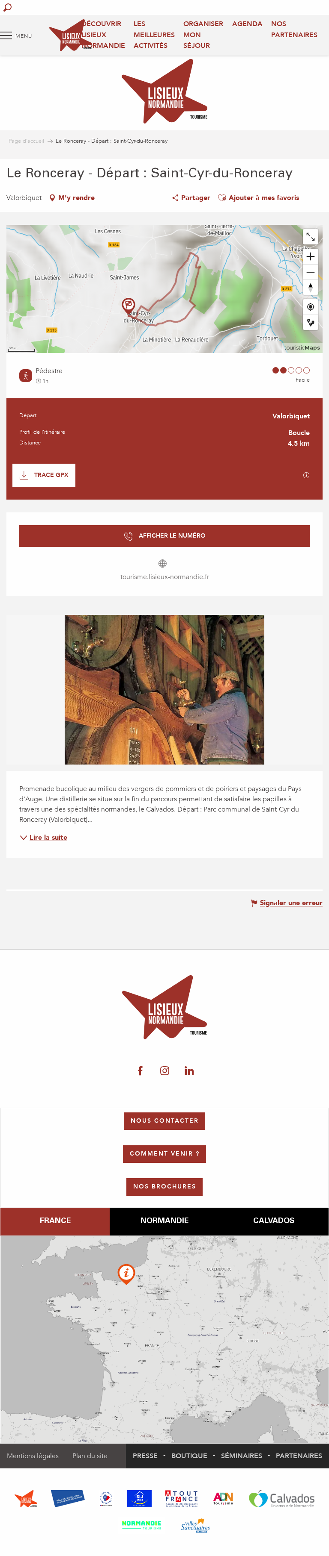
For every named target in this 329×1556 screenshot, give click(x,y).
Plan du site (90, 1456)
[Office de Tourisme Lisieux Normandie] (70, 35)
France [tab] (55, 1221)
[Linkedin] (189, 1071)
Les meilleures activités (154, 34)
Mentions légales (33, 1456)
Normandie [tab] (164, 1221)
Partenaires (299, 1456)
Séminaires (241, 1456)
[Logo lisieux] (164, 1007)
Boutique (189, 1456)
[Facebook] (140, 1071)
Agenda (247, 24)
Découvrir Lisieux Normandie (103, 34)
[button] (7, 7)
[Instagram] (165, 1071)
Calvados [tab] (274, 1221)
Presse (145, 1456)
